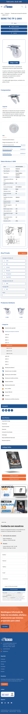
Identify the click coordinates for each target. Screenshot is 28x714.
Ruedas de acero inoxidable (10, 371)
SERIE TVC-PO (9, 351)
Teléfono (4, 567)
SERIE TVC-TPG (9, 353)
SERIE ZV (7, 359)
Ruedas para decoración (10, 385)
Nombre (4, 554)
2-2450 (7, 317)
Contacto (3, 669)
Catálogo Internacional (14, 479)
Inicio (2, 13)
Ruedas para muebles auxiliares (11, 378)
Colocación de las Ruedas (7, 432)
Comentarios (5, 579)
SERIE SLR (7, 334)
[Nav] (1, 6)
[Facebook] (8, 703)
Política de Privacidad (17, 600)
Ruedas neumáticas (9, 381)
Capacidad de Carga (6, 421)
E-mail (4, 573)
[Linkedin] (2, 703)
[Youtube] (11, 703)
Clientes (2, 664)
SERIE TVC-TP (5, 15)
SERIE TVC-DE (9, 348)
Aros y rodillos (8, 388)
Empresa (4, 560)
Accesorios (7, 395)
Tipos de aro (4, 424)
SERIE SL (6, 337)
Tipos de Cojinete (5, 426)
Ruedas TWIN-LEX (8, 392)
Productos (7, 13)
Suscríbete (5, 626)
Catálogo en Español (14, 475)
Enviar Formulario (14, 589)
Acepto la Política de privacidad (11, 586)
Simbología (4, 435)
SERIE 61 (6, 361)
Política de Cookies (12, 711)
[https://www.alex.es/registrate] (14, 491)
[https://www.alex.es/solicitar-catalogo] (14, 506)
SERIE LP (7, 364)
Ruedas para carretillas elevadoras (12, 399)
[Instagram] (5, 703)
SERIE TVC (7, 342)
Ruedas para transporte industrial (19, 13)
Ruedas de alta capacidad (10, 328)
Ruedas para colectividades (10, 374)
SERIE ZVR (7, 356)
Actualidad (3, 666)
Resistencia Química (6, 440)
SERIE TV (7, 340)
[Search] (22, 6)
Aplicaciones (3, 661)
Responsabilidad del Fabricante (8, 437)
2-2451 (21, 317)
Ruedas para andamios (9, 367)
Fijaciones (4, 429)
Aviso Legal (19, 711)
